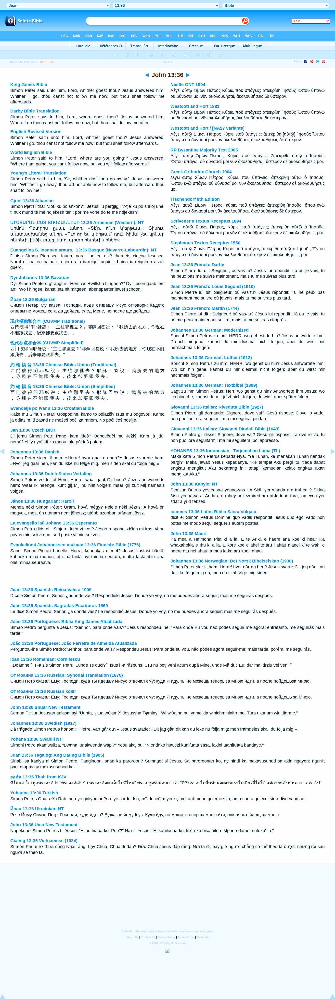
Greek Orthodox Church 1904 (201, 171)
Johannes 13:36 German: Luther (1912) (211, 357)
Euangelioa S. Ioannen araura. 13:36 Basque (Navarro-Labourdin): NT (83, 250)
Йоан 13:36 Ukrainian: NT (37, 808)
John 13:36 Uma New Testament (43, 824)
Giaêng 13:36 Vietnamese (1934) (43, 840)
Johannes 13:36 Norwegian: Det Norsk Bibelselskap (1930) (231, 561)
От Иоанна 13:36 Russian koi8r (43, 691)
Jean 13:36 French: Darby (197, 264)
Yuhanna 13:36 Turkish (34, 792)
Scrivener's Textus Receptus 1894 (205, 221)
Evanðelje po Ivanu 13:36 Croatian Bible (52, 408)
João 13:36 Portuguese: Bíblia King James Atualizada (66, 621)
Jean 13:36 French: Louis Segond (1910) (212, 286)
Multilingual (28, 62)
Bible (13, 62)
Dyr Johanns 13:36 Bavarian (39, 277)
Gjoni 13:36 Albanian (32, 200)
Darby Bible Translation (35, 111)
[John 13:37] (329, 462)
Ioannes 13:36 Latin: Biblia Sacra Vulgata (213, 511)
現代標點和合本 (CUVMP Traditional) (47, 321)
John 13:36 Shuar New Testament (45, 707)
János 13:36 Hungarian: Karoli (42, 501)
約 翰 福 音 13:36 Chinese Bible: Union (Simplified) (62, 386)
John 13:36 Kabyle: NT (194, 484)
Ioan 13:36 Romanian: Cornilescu (45, 659)
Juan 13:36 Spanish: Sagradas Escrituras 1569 (59, 605)
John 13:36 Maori (188, 533)
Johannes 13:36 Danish (34, 452)
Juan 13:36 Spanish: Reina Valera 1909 (50, 589)
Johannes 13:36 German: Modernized (209, 330)
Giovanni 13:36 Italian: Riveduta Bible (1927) (216, 407)
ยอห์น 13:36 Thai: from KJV (38, 776)
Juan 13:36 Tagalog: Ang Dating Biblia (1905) (57, 755)
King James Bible (28, 84)
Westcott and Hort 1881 (194, 106)
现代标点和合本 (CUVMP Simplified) (47, 342)
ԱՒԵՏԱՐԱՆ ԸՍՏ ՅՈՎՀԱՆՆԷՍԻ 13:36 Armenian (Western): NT (77, 222)
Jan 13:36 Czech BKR (32, 430)
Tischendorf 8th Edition (195, 199)
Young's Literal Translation (38, 173)
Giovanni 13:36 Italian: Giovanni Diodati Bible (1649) (225, 428)
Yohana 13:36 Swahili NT (36, 739)
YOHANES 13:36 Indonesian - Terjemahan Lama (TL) (225, 450)
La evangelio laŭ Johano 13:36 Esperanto (53, 523)
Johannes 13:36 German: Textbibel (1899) (213, 385)
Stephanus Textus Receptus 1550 (205, 242)
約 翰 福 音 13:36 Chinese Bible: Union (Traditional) (63, 364)
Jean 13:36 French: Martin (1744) (204, 308)
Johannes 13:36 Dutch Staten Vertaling (51, 473)
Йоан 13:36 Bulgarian (32, 299)
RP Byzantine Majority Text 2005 (204, 150)
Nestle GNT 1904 (187, 84)
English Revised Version (36, 131)
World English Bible (31, 152)
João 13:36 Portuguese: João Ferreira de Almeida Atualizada (73, 643)
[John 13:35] (6, 462)
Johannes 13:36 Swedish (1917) (43, 723)
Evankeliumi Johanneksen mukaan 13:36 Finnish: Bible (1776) (75, 544)
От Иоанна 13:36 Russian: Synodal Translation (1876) (66, 675)
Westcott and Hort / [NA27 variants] (207, 128)
